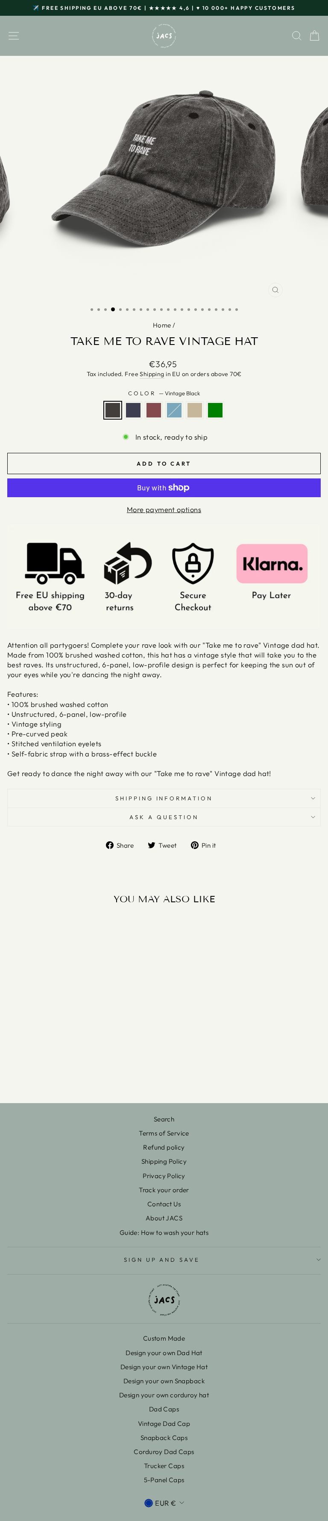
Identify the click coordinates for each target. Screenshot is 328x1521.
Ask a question (164, 817)
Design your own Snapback (164, 1381)
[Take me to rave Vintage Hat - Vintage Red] (62, 1074)
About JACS (164, 1218)
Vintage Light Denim (174, 410)
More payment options (164, 509)
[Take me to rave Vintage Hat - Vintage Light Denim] (72, 1074)
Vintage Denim (133, 410)
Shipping (152, 374)
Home (162, 325)
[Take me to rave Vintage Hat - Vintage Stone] (82, 1074)
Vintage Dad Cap (164, 1424)
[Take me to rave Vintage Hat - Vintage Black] (43, 1074)
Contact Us (164, 1204)
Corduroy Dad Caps (164, 1452)
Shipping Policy (164, 1161)
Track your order (164, 1190)
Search (164, 1119)
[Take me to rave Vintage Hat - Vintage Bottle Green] (92, 1074)
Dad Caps (164, 1409)
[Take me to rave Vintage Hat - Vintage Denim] (53, 1074)
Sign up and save (162, 1259)
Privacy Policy (164, 1176)
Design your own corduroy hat (164, 1395)
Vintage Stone (194, 410)
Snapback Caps (164, 1438)
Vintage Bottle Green (215, 410)
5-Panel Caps (164, 1480)
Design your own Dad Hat (164, 1353)
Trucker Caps (164, 1466)
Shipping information (164, 798)
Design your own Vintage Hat (164, 1367)
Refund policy (163, 1147)
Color (164, 393)
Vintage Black (112, 410)
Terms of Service (164, 1133)
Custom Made (164, 1338)
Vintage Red (153, 410)
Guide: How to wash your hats (164, 1232)
